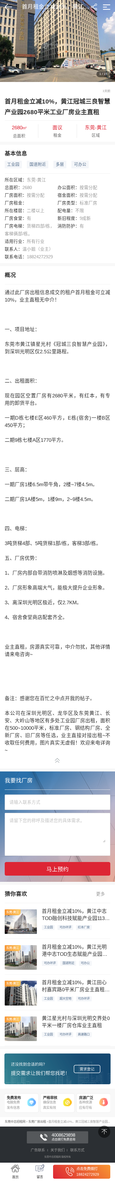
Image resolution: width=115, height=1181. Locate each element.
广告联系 (38, 1150)
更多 (100, 894)
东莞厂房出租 (37, 1121)
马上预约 (57, 869)
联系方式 (77, 1150)
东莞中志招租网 (15, 1121)
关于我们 (57, 1150)
